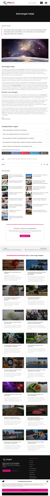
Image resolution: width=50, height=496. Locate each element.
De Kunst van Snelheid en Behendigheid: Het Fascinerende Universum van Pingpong (35, 418)
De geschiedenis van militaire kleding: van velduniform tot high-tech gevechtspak (37, 273)
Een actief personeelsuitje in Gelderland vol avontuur (34, 298)
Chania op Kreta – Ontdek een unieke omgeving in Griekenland (36, 370)
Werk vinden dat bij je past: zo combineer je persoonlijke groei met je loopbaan (16, 205)
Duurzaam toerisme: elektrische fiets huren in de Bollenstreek (12, 370)
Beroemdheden (32, 470)
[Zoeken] (41, 3)
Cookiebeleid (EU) (32, 468)
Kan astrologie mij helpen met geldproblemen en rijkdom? (25, 138)
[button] (47, 481)
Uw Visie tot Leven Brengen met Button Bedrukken (35, 395)
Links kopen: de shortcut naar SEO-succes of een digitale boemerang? (33, 479)
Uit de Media (31, 472)
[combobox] (34, 3)
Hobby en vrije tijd (6, 25)
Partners (31, 464)
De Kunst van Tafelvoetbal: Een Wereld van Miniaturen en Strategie (12, 418)
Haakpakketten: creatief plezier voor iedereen (12, 273)
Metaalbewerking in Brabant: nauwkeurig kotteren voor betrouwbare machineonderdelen (40, 182)
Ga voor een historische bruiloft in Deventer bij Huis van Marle (36, 323)
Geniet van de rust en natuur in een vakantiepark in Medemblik (12, 442)
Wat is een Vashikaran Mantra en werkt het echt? (25, 134)
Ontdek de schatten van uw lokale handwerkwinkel (36, 442)
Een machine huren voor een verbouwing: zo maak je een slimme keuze (39, 188)
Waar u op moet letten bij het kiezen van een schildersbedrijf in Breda (16, 176)
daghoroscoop (24, 158)
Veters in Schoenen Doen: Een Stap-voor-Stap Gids (12, 323)
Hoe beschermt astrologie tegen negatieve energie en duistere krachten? (25, 142)
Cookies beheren (25, 493)
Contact (31, 466)
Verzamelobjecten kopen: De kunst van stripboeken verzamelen (12, 346)
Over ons (31, 460)
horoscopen (34, 158)
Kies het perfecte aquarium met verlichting (35, 346)
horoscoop (29, 158)
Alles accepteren (25, 490)
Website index (32, 474)
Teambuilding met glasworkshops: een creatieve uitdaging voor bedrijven (12, 299)
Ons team (31, 462)
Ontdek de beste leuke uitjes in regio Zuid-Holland (13, 395)
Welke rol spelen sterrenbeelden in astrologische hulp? (25, 146)
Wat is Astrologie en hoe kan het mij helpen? (25, 130)
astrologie (18, 158)
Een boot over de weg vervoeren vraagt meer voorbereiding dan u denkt (16, 217)
